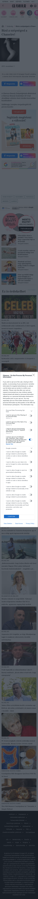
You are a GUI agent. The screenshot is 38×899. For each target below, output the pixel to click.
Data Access (19, 523)
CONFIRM (11, 516)
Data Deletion (8, 523)
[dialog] (19, 449)
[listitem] (19, 411)
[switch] (30, 416)
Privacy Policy (30, 523)
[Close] (34, 376)
